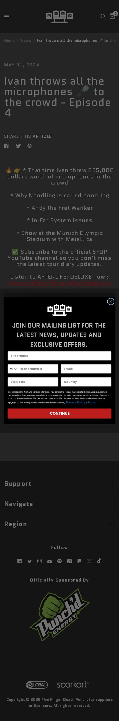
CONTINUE (59, 413)
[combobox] (12, 368)
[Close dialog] (111, 301)
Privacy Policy (75, 402)
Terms (91, 402)
